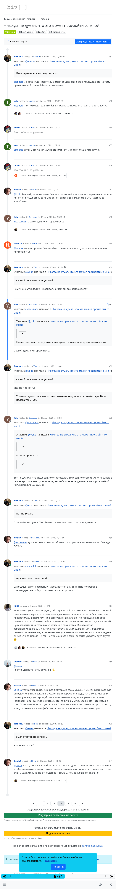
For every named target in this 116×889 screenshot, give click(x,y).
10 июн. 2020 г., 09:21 (49, 165)
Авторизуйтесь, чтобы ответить (93, 41)
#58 (110, 217)
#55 (110, 145)
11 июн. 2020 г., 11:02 (51, 418)
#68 (110, 661)
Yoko (16, 217)
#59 (110, 243)
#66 (110, 561)
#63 (110, 418)
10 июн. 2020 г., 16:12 (52, 243)
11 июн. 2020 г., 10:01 (52, 366)
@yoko (29, 271)
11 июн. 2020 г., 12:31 (52, 500)
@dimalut (30, 566)
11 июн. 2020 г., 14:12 (40, 606)
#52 (110, 56)
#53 (110, 101)
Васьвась (18, 56)
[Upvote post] (94, 92)
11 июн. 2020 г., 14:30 (50, 761)
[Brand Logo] (17, 7)
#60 (110, 267)
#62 (110, 366)
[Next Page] (82, 803)
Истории (11, 32)
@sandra (30, 61)
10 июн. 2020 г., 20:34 (52, 267)
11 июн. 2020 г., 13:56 (54, 537)
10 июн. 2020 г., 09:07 (49, 127)
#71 (110, 761)
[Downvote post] (104, 92)
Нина (16, 606)
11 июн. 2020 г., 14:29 (52, 724)
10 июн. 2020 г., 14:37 (50, 189)
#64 (110, 500)
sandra (36, 56)
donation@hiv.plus (92, 845)
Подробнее (50, 860)
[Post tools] (110, 92)
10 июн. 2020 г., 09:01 (54, 56)
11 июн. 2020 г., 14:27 (50, 685)
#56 (110, 165)
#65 (110, 537)
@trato (17, 194)
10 (99, 652)
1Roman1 (18, 661)
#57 (110, 189)
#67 (110, 606)
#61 (110, 304)
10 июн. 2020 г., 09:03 (49, 101)
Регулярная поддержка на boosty (58, 815)
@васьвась (20, 221)
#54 (110, 127)
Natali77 (18, 243)
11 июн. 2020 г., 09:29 (51, 304)
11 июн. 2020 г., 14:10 (54, 561)
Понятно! (58, 866)
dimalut (17, 189)
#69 (110, 685)
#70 (110, 724)
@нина (18, 666)
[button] (4, 885)
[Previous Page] (34, 803)
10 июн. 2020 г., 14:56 (51, 217)
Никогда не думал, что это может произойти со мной (79, 271)
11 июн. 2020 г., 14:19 (51, 661)
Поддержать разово (58, 833)
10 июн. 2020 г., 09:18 (49, 145)
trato (16, 101)
